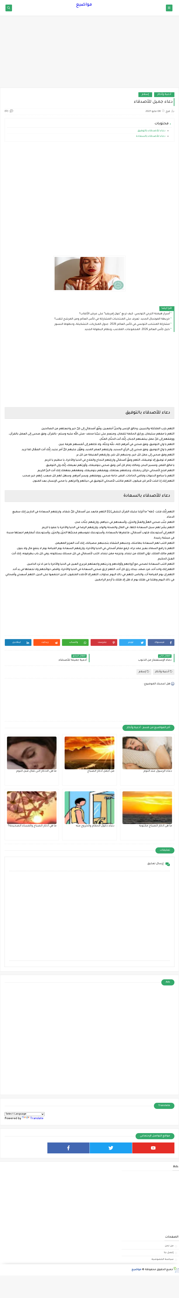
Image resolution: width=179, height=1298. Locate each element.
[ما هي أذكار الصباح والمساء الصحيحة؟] (32, 807)
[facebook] (68, 1147)
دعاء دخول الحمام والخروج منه (95, 826)
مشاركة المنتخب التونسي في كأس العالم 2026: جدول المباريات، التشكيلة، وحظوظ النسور (112, 324)
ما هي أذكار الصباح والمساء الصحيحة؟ (32, 826)
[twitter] (111, 1147)
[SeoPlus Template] (176, 1270)
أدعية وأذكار (164, 94)
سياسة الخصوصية (162, 1259)
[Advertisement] (89, 53)
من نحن (169, 1246)
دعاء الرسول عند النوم (157, 771)
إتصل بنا (169, 1252)
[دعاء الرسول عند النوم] (147, 753)
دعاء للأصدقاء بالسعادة (150, 136)
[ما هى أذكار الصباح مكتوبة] (147, 807)
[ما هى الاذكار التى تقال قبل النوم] (32, 753)
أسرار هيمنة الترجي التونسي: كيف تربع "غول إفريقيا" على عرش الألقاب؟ (124, 313)
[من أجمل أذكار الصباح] (89, 753)
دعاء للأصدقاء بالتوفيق (151, 131)
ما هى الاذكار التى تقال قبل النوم (36, 771)
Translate (36, 1118)
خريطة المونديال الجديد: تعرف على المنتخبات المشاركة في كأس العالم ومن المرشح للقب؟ (112, 319)
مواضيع (84, 5)
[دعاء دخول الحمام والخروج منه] (89, 807)
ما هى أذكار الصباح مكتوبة (155, 826)
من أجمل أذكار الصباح (100, 771)
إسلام (145, 94)
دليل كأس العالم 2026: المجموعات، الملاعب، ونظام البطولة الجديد (127, 329)
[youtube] (153, 1147)
